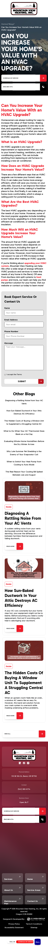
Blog (11, 24)
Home (4, 24)
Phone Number (11, 331)
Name (7, 308)
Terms (19, 374)
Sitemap (34, 927)
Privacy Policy (14, 924)
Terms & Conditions (34, 924)
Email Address (11, 320)
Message (8, 343)
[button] (38, 942)
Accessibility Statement (14, 927)
